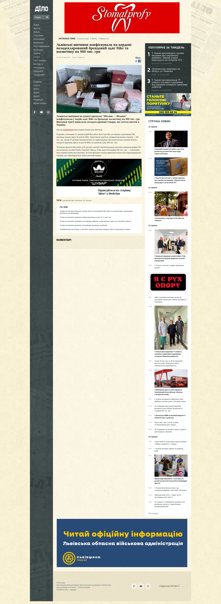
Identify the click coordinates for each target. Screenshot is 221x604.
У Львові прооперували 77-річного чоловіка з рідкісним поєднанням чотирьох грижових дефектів (169, 83)
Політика (38, 35)
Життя (36, 28)
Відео (36, 92)
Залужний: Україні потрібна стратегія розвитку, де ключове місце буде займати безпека (169, 151)
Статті (36, 85)
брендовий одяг (68, 201)
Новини (37, 81)
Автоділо (38, 64)
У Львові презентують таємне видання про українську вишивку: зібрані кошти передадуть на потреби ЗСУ (168, 56)
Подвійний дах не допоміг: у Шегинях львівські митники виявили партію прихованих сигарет (95, 229)
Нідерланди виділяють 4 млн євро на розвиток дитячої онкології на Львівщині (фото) (170, 481)
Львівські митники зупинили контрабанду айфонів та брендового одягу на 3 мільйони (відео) (95, 221)
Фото (36, 88)
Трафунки (38, 74)
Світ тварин (39, 60)
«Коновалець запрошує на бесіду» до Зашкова (166, 70)
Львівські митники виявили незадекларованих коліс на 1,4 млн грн (85, 217)
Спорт (36, 56)
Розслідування (41, 46)
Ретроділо (38, 67)
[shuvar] (99, 186)
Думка (36, 96)
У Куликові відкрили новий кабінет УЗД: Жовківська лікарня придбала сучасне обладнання (170, 258)
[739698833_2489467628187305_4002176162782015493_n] (122, 33)
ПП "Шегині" (87, 201)
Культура (38, 49)
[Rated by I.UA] (182, 586)
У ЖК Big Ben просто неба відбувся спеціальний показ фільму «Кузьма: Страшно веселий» (168, 392)
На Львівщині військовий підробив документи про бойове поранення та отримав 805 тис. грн (168, 408)
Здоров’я (38, 71)
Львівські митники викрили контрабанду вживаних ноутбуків (83, 225)
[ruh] (168, 292)
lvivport (73, 590)
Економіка (39, 39)
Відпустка (104, 39)
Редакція (38, 99)
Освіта (36, 53)
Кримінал (38, 42)
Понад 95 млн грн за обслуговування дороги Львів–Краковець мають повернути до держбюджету (168, 363)
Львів (36, 24)
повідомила (68, 130)
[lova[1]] (122, 566)
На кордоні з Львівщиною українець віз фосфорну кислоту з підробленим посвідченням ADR (169, 504)
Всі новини (153, 513)
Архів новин (40, 103)
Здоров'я (155, 90)
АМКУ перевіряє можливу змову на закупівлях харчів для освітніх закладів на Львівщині (170, 299)
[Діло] (41, 9)
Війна (36, 31)
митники (78, 201)
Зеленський (83, 39)
